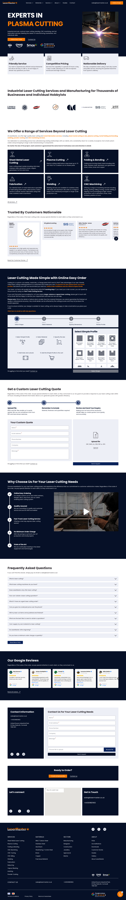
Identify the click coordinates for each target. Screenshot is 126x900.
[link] (16, 39)
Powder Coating (13, 874)
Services (28, 3)
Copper (38, 856)
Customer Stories (97, 850)
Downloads (95, 847)
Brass (37, 853)
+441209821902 (15, 720)
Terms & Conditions (13, 896)
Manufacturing (68, 841)
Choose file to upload (81, 749)
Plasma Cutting (13, 844)
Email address (16, 433)
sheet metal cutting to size (78, 136)
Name (14, 428)
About (57, 3)
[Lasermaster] (10, 3)
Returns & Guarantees (44, 896)
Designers (67, 844)
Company (15, 445)
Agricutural (67, 853)
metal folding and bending (108, 136)
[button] (7, 678)
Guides (65, 3)
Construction (68, 847)
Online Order (117, 3)
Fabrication (11, 862)
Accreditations (96, 844)
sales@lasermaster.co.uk (100, 3)
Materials (38, 3)
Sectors (48, 3)
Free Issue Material (42, 859)
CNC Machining (13, 850)
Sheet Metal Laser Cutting (16, 841)
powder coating (19, 138)
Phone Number (16, 439)
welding (10, 138)
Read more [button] (35, 682)
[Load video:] (86, 511)
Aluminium (39, 847)
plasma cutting (93, 136)
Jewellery (67, 850)
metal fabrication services (52, 136)
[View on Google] (10, 672)
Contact (72, 3)
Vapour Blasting (13, 868)
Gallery (94, 856)
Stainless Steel (40, 844)
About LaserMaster (98, 859)
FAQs (93, 841)
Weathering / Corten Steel (44, 850)
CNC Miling (11, 856)
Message (15, 451)
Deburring (11, 865)
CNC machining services (36, 138)
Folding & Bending (13, 847)
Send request (95, 464)
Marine (66, 856)
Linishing (10, 871)
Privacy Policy (29, 896)
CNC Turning (12, 853)
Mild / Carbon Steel (42, 841)
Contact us (33, 371)
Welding (10, 859)
